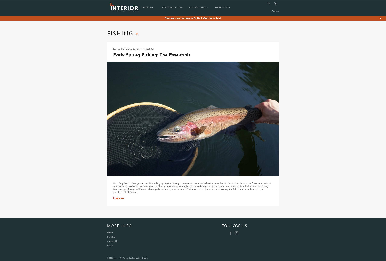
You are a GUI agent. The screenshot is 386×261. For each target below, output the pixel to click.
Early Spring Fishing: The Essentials (151, 55)
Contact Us (112, 241)
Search (110, 246)
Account (275, 11)
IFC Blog (111, 237)
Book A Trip (222, 8)
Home (110, 233)
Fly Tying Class (172, 8)
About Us (147, 8)
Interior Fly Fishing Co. (122, 258)
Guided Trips (198, 8)
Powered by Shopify (140, 258)
